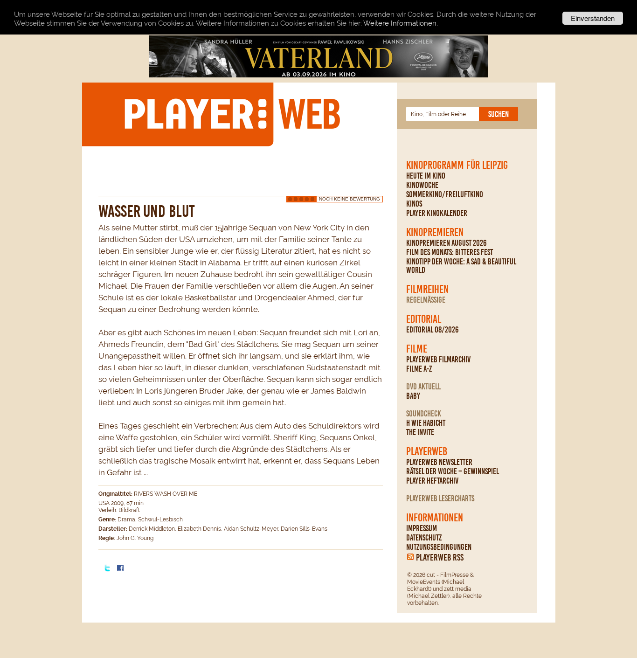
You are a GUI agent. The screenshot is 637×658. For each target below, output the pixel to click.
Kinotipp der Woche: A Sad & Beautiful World (461, 265)
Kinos (414, 204)
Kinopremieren (435, 232)
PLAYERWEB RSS (440, 557)
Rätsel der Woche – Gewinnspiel (452, 471)
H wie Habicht (425, 423)
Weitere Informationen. (400, 23)
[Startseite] (232, 113)
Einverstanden (593, 18)
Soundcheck (423, 413)
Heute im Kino (425, 176)
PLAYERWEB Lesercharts (440, 498)
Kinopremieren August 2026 (446, 243)
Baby (413, 396)
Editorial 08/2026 (432, 330)
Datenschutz (424, 537)
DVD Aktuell (423, 386)
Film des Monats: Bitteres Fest (449, 252)
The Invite (420, 432)
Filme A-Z (419, 369)
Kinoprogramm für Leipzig (457, 165)
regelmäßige (425, 300)
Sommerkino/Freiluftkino (444, 194)
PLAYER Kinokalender (436, 213)
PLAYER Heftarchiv (432, 481)
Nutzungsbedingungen (438, 547)
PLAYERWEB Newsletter (439, 462)
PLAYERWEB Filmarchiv (438, 359)
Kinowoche (422, 185)
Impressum (421, 528)
